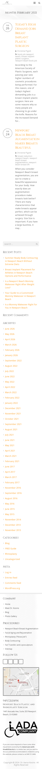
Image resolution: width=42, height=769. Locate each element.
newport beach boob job (26, 60)
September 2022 (13, 360)
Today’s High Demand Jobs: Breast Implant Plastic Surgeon (25, 35)
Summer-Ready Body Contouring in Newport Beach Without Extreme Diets (21, 261)
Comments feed (13, 582)
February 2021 (12, 461)
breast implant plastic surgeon (24, 57)
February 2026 (12, 350)
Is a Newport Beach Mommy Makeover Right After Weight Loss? (19, 284)
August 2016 (11, 498)
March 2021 (11, 456)
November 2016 (13, 487)
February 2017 (12, 482)
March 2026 (11, 344)
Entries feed (11, 577)
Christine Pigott (24, 51)
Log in (8, 572)
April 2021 (10, 450)
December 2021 (13, 408)
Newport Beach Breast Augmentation (21, 628)
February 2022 (12, 397)
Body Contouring (12, 640)
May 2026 (9, 334)
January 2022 (11, 403)
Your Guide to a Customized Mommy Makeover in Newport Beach (20, 296)
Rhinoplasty (11, 553)
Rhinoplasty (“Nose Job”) (16, 636)
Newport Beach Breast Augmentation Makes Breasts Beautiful (27, 139)
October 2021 (12, 418)
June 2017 (10, 466)
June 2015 (10, 509)
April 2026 (10, 339)
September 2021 (13, 424)
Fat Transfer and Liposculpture (19, 645)
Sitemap (8, 649)
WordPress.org (12, 588)
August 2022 (11, 365)
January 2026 (11, 355)
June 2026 (10, 328)
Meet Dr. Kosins (12, 608)
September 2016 (13, 493)
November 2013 (13, 530)
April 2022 (10, 387)
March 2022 (11, 392)
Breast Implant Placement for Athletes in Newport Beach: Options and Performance (20, 272)
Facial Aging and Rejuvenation (18, 632)
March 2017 (11, 477)
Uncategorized (12, 559)
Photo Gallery (11, 616)
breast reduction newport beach (23, 157)
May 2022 (9, 381)
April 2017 (10, 471)
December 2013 (13, 524)
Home (7, 604)
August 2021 (11, 429)
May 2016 (9, 503)
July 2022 (9, 371)
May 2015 (9, 514)
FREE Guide (10, 548)
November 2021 (13, 413)
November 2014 (13, 519)
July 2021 (9, 434)
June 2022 (10, 376)
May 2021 (9, 445)
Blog (7, 543)
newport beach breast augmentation (26, 160)
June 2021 (10, 440)
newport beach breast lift (25, 163)
